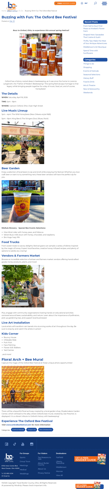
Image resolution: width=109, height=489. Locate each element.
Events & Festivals (18, 429)
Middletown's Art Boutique (94, 47)
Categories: (6, 430)
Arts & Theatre (89, 85)
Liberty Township (60, 462)
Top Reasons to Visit (44, 458)
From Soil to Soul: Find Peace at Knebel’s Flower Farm (94, 28)
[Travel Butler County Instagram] (32, 444)
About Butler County (43, 464)
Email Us (7, 476)
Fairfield (59, 457)
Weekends (88, 93)
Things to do (32, 429)
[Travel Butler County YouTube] (23, 444)
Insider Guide (66, 3)
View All (59, 475)
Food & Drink (88, 82)
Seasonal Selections (91, 75)
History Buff (88, 78)
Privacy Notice (44, 473)
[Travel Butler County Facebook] (6, 444)
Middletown (61, 467)
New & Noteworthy (45, 429)
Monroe (59, 471)
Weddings (24, 474)
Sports (22, 457)
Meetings (24, 466)
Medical (23, 470)
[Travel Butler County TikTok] (14, 443)
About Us (42, 469)
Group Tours (25, 461)
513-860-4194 (8, 473)
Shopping (87, 67)
